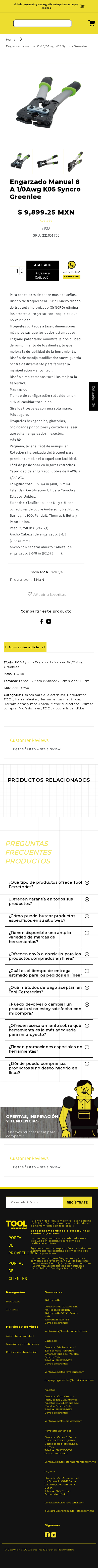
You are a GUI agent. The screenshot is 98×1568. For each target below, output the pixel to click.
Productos (13, 1301)
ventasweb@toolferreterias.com (62, 1372)
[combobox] (42, 23)
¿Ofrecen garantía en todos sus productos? (41, 901)
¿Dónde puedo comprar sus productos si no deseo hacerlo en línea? (43, 1068)
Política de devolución (22, 1352)
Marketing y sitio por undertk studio (49, 1557)
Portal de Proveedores (17, 1245)
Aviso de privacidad (20, 1336)
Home (10, 39)
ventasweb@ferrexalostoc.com (62, 1421)
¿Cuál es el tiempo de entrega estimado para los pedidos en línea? (45, 972)
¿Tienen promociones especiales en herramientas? (45, 1049)
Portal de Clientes (17, 1270)
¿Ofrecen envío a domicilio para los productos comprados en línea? (45, 956)
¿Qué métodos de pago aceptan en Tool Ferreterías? (45, 989)
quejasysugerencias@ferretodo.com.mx (62, 1380)
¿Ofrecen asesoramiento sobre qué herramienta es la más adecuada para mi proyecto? (45, 1030)
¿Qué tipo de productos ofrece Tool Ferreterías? (45, 884)
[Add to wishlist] (29, 594)
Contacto (12, 1309)
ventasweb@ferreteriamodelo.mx (62, 1331)
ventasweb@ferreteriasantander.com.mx (62, 1461)
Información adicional (25, 647)
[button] (85, 25)
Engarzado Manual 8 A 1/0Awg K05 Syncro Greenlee (46, 46)
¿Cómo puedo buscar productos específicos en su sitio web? (42, 918)
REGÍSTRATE (77, 1202)
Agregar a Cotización (43, 275)
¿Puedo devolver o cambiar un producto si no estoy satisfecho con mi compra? (45, 1009)
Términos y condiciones (22, 1344)
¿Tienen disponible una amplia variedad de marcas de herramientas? (40, 937)
